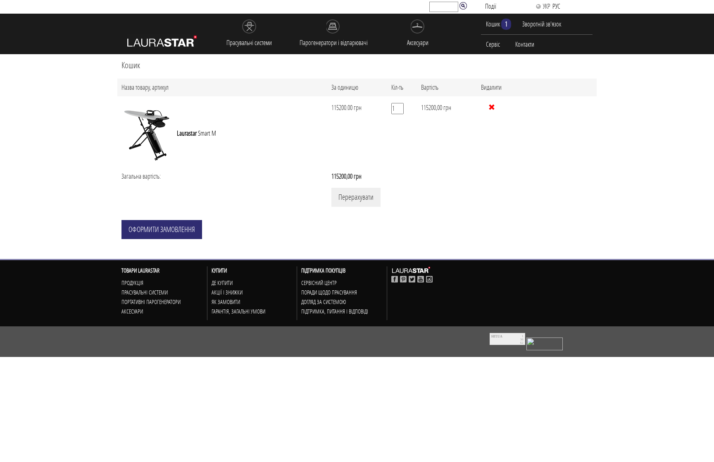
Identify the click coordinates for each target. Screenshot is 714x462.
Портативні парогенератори (151, 302)
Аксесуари (417, 42)
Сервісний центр (319, 283)
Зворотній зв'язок (541, 24)
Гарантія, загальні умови (238, 311)
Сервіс (493, 44)
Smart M (196, 133)
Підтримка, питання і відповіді (334, 311)
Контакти (524, 44)
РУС (556, 6)
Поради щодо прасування (329, 292)
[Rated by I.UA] (544, 343)
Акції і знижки (227, 292)
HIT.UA (496, 336)
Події (490, 6)
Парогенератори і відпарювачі (334, 42)
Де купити (222, 283)
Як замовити (226, 302)
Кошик (496, 24)
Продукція (132, 283)
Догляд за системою (323, 302)
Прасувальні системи (249, 42)
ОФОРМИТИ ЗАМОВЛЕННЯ (162, 229)
